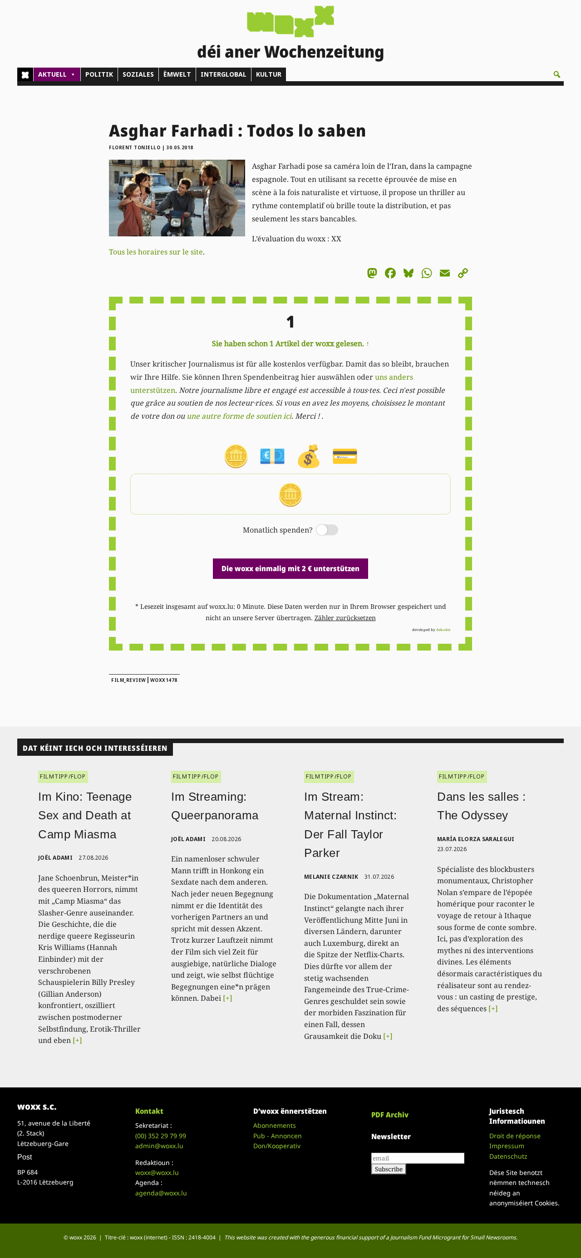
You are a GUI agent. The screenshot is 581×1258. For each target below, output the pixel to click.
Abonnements (274, 1125)
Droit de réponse (515, 1135)
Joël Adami (55, 858)
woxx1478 (163, 680)
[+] (77, 1040)
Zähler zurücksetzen (345, 617)
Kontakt (149, 1111)
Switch (319, 530)
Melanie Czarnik (331, 877)
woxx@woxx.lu (157, 1172)
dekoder (443, 629)
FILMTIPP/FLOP (63, 776)
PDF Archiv (390, 1115)
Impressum (506, 1145)
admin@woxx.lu (159, 1145)
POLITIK (99, 74)
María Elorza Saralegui (476, 839)
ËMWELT (177, 74)
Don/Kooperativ (276, 1145)
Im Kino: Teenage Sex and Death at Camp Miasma (85, 815)
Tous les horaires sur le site (156, 252)
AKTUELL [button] (52, 74)
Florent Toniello (134, 147)
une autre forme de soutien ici (239, 416)
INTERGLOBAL (223, 74)
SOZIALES (138, 74)
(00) (160, 1135)
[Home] (25, 74)
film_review (128, 680)
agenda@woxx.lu (161, 1193)
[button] (557, 74)
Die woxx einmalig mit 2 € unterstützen (290, 568)
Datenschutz (508, 1156)
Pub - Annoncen (277, 1135)
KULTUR (268, 74)
